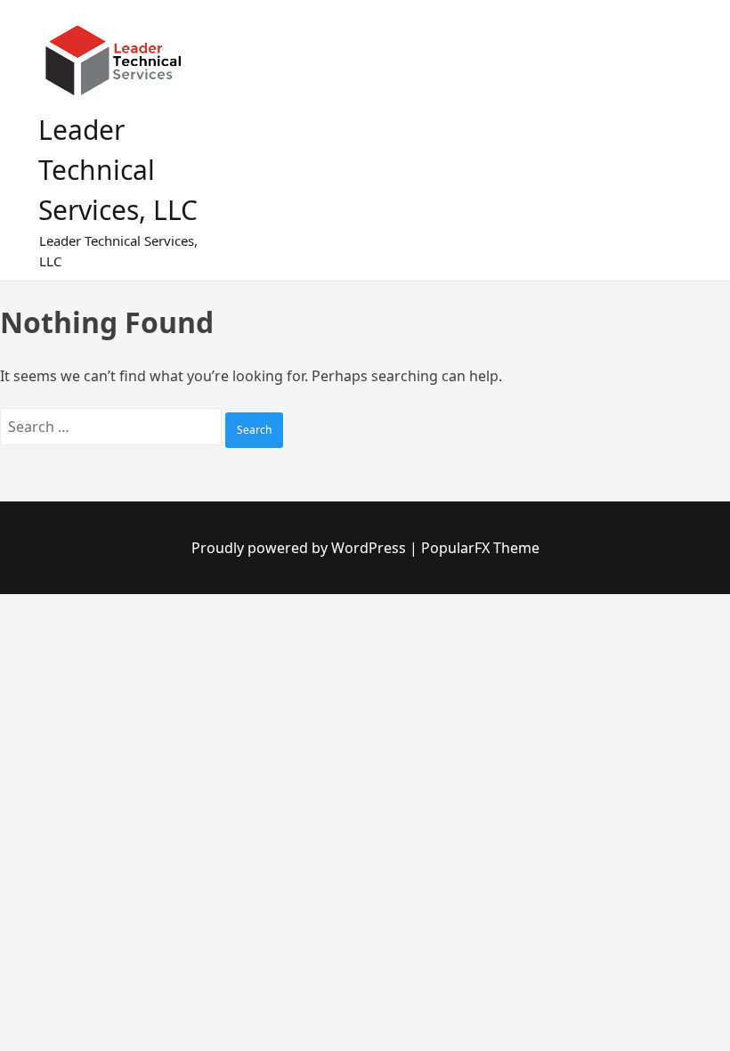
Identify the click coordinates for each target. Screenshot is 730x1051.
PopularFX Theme (480, 548)
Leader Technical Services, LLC (118, 169)
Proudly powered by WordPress (300, 548)
